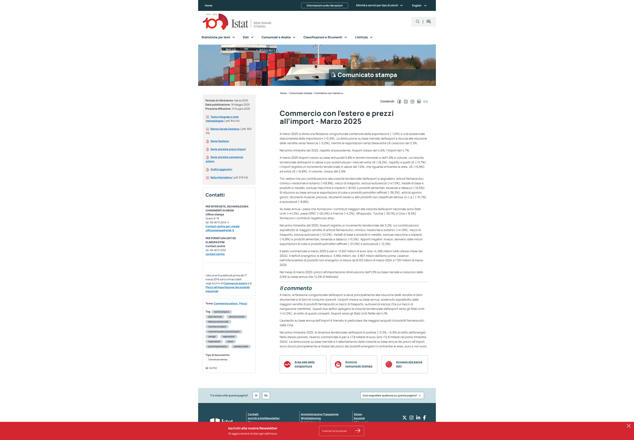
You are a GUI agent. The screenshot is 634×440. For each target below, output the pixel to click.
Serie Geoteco (220, 141)
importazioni (214, 341)
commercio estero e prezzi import (224, 331)
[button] (417, 21)
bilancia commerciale (218, 321)
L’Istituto (361, 37)
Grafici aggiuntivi (221, 169)
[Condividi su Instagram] (412, 101)
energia (211, 336)
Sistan (358, 414)
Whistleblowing (311, 418)
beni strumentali (236, 316)
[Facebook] (424, 418)
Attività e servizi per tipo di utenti (377, 5)
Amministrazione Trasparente (320, 414)
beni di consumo (221, 311)
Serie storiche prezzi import (228, 149)
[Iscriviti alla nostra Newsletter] (358, 431)
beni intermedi (215, 316)
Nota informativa (221, 177)
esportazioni (228, 336)
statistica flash (241, 346)
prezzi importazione (217, 346)
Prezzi (243, 303)
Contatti (253, 414)
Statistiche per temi (215, 37)
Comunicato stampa (217, 359)
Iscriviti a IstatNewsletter (264, 418)
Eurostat (359, 418)
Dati (246, 37)
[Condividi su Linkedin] (418, 101)
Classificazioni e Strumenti (322, 37)
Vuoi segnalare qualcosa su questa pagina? (390, 395)
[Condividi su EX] (405, 101)
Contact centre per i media (222, 226)
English (416, 5)
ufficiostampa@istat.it (220, 230)
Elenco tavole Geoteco (225, 129)
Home (208, 5)
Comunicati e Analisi (276, 37)
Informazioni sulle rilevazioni (325, 5)
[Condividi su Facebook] (399, 101)
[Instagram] (411, 418)
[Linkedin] (418, 418)
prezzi (230, 341)
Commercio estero (235, 283)
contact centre (215, 254)
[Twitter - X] (404, 418)
